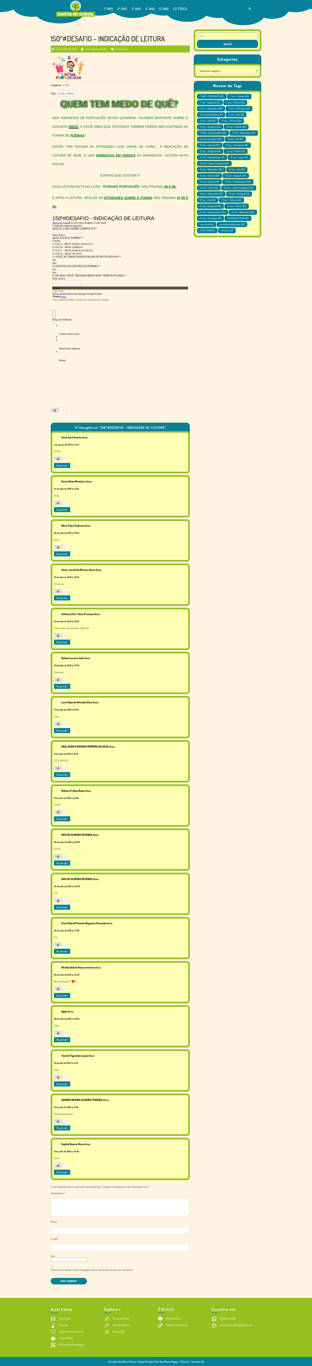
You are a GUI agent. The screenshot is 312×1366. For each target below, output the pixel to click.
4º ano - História (209, 181)
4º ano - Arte (237, 169)
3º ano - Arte (235, 139)
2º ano (122, 8)
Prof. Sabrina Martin (96, 48)
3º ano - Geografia (210, 151)
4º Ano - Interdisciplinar (238, 181)
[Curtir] (55, 410)
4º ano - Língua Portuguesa (238, 187)
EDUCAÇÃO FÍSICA (238, 218)
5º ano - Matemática (243, 212)
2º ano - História (236, 126)
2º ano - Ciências (231, 120)
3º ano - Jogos (239, 157)
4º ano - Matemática (211, 193)
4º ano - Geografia (236, 175)
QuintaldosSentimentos (232, 224)
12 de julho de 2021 (66, 48)
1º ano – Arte (236, 114)
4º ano (150, 8)
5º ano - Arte (207, 200)
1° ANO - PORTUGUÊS (212, 96)
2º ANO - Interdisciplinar (213, 132)
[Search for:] (227, 36)
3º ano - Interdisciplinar (212, 157)
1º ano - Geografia (210, 102)
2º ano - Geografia (210, 126)
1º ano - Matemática (211, 108)
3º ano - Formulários (237, 145)
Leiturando (206, 224)
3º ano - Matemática (211, 169)
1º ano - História (235, 102)
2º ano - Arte (207, 120)
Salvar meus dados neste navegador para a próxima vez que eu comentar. (92, 1269)
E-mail (54, 1239)
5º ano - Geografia (210, 206)
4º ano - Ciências (209, 175)
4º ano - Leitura (65, 93)
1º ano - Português (239, 108)
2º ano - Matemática (243, 132)
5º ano (164, 8)
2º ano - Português (210, 139)
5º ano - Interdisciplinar (212, 212)
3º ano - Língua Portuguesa (214, 163)
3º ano (136, 8)
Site (53, 1256)
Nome (54, 1221)
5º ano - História (236, 206)
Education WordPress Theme (122, 1361)
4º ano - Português (239, 193)
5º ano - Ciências (231, 200)
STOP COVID (207, 230)
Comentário (58, 1193)
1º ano (108, 8)
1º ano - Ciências (239, 96)
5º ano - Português (210, 218)
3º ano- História (236, 151)
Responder (62, 465)
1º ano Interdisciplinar (211, 114)
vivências (227, 230)
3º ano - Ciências (209, 145)
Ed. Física (180, 8)
